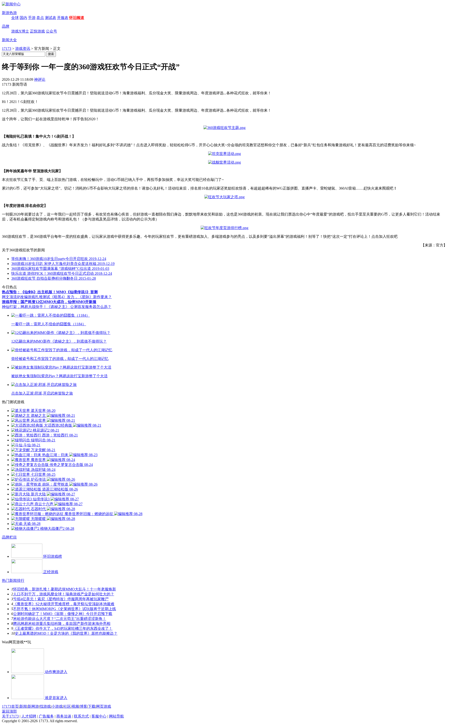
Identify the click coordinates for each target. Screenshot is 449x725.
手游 (32, 18)
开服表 (62, 18)
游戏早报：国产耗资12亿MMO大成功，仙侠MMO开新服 (49, 302)
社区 (67, 706)
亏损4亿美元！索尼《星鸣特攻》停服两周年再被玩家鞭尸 (61, 599)
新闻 (23, 706)
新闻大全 (9, 40)
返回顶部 (9, 711)
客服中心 (98, 716)
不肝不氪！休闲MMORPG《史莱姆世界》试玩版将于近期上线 (64, 609)
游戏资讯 (22, 49)
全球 (15, 18)
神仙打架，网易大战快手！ (24, 307)
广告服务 (46, 716)
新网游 (33, 706)
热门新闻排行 (13, 580)
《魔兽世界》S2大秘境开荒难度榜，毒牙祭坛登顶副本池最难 (63, 604)
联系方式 (81, 716)
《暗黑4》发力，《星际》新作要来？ (81, 297)
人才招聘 (28, 716)
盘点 (40, 18)
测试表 (50, 18)
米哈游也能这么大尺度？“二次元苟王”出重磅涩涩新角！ (59, 619)
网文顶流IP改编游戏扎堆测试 (26, 297)
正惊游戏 (37, 31)
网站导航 (116, 716)
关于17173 (10, 716)
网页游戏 (103, 706)
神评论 (39, 79)
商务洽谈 (63, 716)
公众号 (51, 31)
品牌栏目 (9, 537)
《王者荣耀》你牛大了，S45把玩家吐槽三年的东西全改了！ (62, 628)
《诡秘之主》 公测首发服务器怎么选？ (79, 307)
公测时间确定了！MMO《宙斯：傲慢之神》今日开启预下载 (62, 614)
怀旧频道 (76, 18)
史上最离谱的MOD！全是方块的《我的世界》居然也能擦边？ (66, 633)
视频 (75, 706)
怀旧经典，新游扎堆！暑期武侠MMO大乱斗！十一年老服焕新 (64, 589)
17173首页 (10, 706)
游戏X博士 (20, 31)
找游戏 (45, 706)
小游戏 (57, 706)
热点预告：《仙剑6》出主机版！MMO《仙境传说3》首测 (50, 292)
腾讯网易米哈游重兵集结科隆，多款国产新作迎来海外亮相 (61, 624)
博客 (83, 706)
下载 (91, 706)
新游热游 (9, 13)
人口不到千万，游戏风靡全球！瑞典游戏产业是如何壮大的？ (63, 594)
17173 (6, 49)
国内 (23, 18)
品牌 (5, 26)
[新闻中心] (11, 4)
